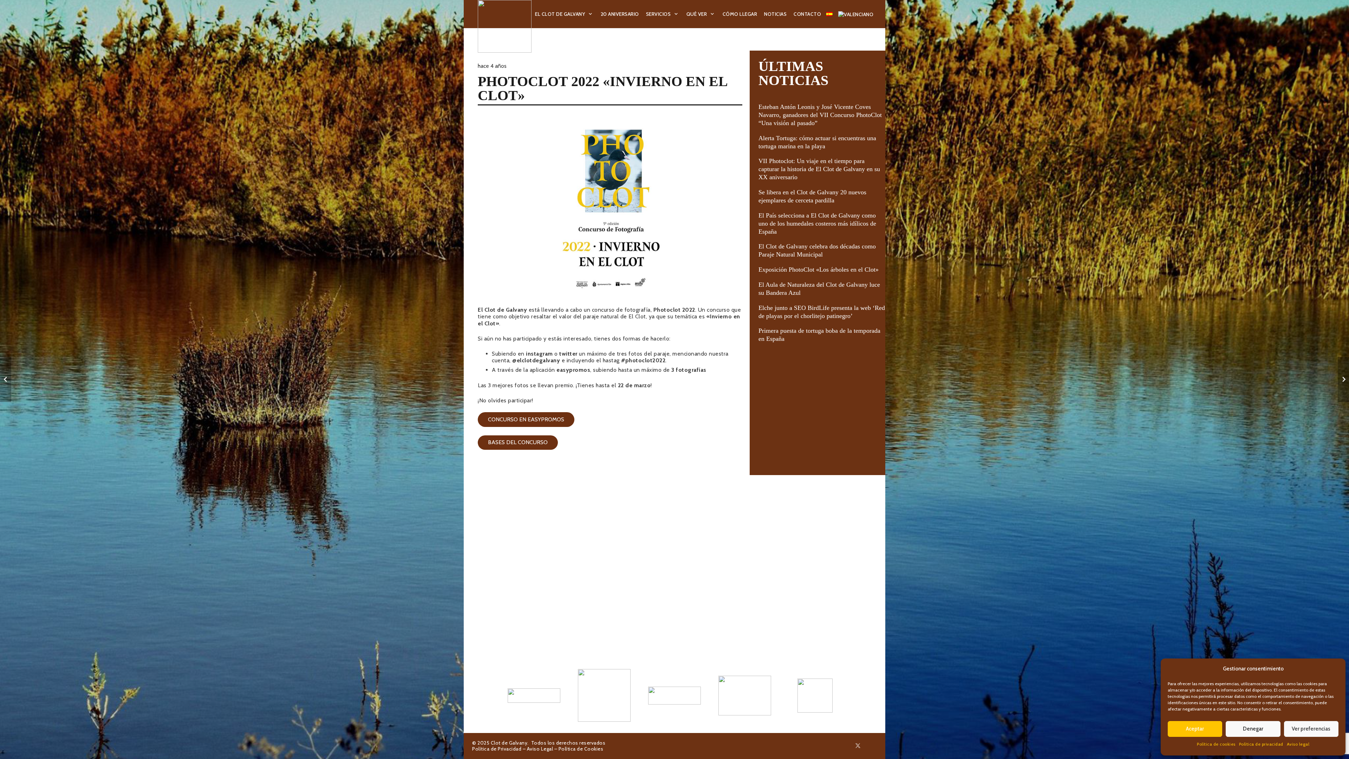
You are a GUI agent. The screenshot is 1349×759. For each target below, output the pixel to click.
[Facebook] (849, 745)
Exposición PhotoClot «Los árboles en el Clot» (818, 269)
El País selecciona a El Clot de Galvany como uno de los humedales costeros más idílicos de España (817, 223)
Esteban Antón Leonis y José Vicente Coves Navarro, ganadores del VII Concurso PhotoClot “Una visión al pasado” (820, 114)
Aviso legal (1298, 744)
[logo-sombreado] (505, 26)
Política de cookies (1216, 744)
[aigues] (674, 695)
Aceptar (1195, 729)
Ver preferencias (1311, 729)
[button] (590, 14)
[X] (858, 746)
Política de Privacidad (496, 749)
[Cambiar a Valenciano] (856, 14)
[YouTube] (875, 745)
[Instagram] (866, 746)
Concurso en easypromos (526, 419)
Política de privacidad (1261, 744)
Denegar (1253, 729)
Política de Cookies (581, 749)
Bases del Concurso (518, 442)
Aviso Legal (540, 749)
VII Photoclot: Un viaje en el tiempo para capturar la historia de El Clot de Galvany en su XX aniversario (819, 169)
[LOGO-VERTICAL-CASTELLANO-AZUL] (604, 695)
